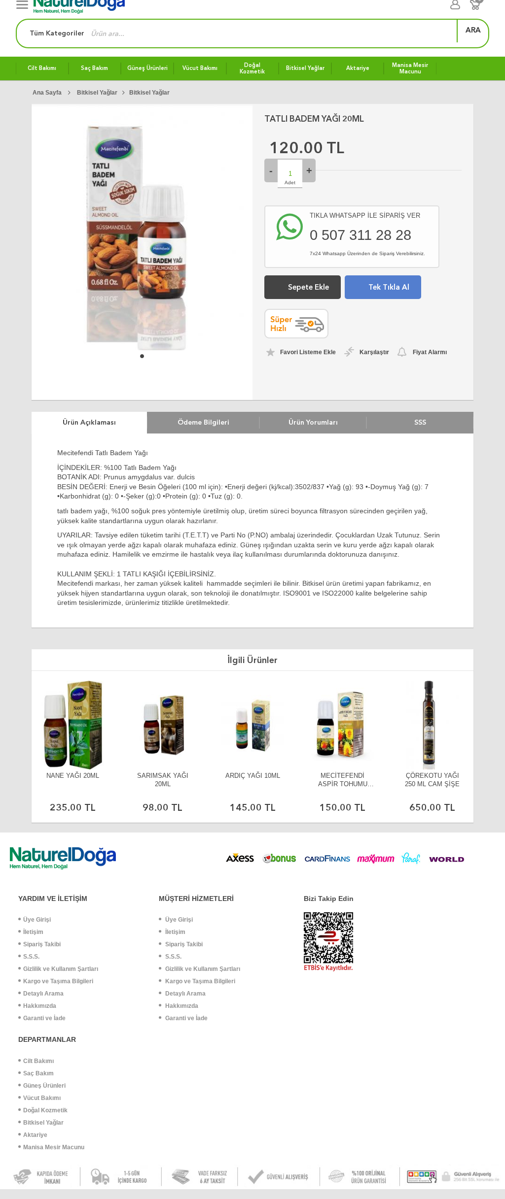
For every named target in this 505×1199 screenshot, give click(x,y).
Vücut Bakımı (42, 1098)
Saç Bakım (38, 1073)
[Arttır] (309, 170)
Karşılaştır (374, 352)
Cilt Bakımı (38, 1061)
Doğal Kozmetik (45, 1110)
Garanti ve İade (44, 1018)
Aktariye (35, 1135)
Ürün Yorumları (313, 422)
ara (473, 30)
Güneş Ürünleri (44, 1085)
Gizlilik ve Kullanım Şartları (60, 969)
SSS (420, 422)
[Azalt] (271, 170)
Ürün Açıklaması (89, 422)
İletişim (33, 932)
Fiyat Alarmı (430, 352)
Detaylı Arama (43, 993)
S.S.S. (31, 956)
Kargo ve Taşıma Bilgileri (58, 981)
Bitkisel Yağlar (43, 1122)
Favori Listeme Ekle (308, 352)
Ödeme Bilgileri (203, 422)
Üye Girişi (37, 919)
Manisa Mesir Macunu (53, 1147)
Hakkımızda (39, 1005)
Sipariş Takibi (42, 944)
